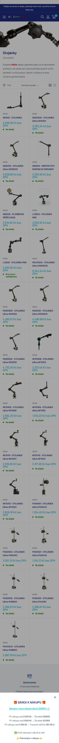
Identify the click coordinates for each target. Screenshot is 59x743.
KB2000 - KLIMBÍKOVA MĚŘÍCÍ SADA (13, 216)
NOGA (5, 114)
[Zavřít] (55, 697)
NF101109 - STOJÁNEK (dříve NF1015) (42, 409)
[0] (54, 17)
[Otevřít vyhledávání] (42, 16)
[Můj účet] (48, 16)
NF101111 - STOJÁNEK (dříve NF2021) (12, 457)
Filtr (9, 85)
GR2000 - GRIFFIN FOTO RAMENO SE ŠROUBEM (43, 167)
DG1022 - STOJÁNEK (12, 117)
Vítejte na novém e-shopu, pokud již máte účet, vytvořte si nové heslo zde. (29, 8)
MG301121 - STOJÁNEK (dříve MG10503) (42, 312)
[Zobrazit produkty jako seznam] (55, 85)
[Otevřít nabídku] (4, 17)
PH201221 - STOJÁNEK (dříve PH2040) (42, 553)
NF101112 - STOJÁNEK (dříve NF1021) (42, 457)
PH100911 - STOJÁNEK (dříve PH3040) (42, 505)
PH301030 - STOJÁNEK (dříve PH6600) (14, 600)
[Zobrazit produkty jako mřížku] (50, 85)
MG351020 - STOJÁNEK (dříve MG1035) (14, 360)
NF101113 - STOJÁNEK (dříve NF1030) (13, 505)
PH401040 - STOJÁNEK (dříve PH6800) (14, 648)
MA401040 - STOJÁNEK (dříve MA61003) (43, 264)
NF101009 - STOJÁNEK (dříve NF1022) (43, 360)
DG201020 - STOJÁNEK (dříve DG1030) (43, 119)
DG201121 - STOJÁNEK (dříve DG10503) (13, 167)
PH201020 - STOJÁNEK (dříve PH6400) (14, 553)
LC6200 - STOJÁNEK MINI (42, 216)
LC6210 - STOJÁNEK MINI (14, 262)
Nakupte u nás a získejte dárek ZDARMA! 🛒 (29, 708)
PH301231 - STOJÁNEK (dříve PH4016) (42, 600)
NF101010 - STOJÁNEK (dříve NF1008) (13, 409)
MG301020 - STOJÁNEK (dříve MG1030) (14, 312)
